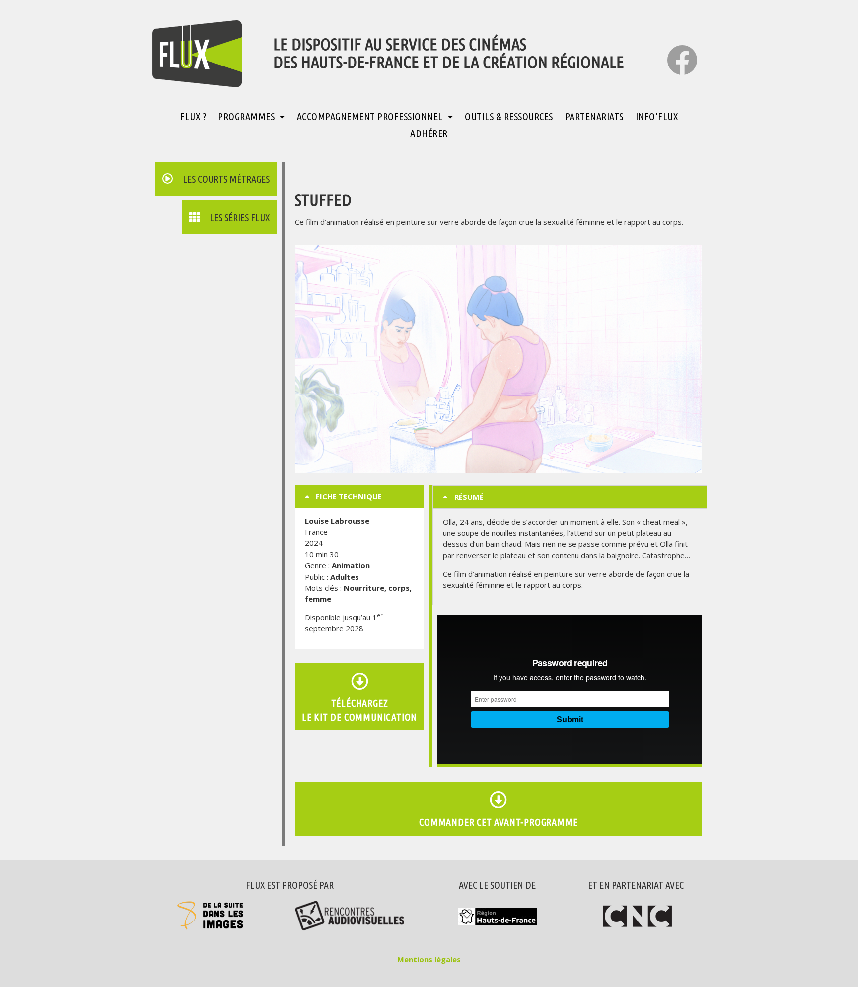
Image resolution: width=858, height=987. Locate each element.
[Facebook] (682, 60)
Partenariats (594, 116)
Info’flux (657, 116)
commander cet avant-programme (498, 822)
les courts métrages (226, 179)
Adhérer (429, 133)
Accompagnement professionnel (370, 116)
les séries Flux (240, 217)
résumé (469, 497)
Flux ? (193, 116)
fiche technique (349, 496)
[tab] (360, 496)
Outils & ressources (509, 116)
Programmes (246, 116)
